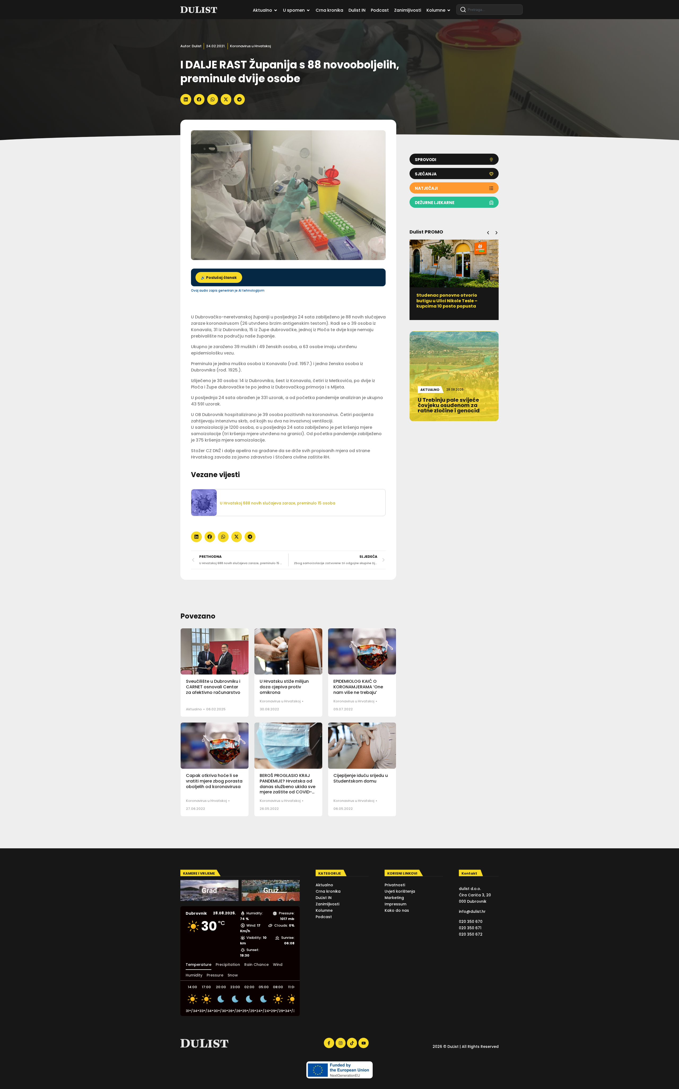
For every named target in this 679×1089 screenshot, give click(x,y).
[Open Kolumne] (449, 10)
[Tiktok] (352, 1043)
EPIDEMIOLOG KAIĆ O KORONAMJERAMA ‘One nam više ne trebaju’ (358, 686)
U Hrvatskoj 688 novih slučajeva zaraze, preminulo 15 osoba (277, 503)
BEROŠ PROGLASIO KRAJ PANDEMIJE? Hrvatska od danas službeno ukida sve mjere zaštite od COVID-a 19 (287, 786)
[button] (185, 99)
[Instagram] (341, 1043)
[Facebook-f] (329, 1043)
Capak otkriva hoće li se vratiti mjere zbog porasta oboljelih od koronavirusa (214, 781)
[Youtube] (363, 1043)
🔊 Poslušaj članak (219, 277)
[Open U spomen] (308, 10)
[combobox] (489, 9)
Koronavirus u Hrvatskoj (250, 46)
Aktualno (194, 709)
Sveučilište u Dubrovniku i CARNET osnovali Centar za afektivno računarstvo (213, 686)
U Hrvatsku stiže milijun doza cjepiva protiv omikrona (284, 686)
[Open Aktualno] (275, 10)
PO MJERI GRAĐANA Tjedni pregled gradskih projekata (447, 298)
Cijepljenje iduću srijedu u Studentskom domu (360, 778)
